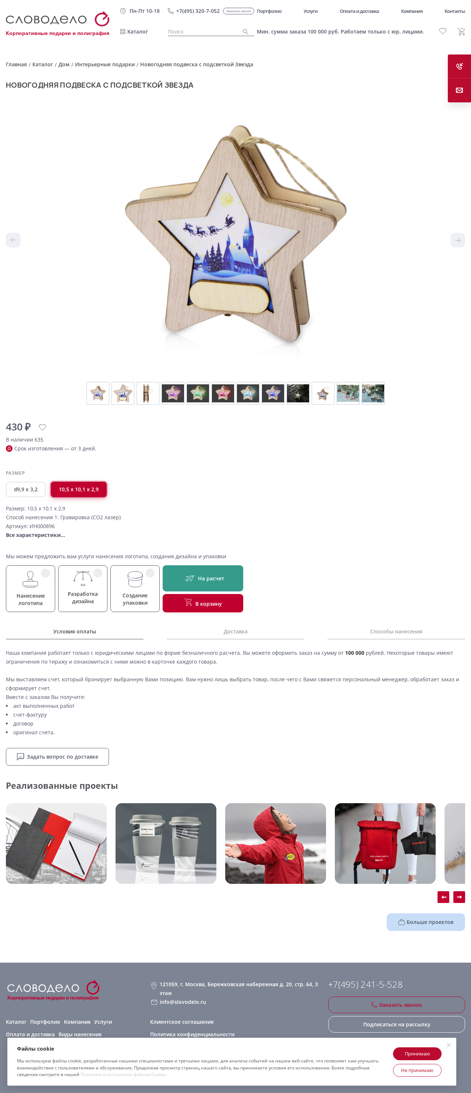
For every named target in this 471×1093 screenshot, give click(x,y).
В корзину (208, 603)
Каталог (137, 31)
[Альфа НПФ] (275, 843)
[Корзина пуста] (461, 31)
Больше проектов (430, 921)
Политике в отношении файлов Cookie (123, 1074)
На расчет (211, 578)
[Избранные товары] (442, 31)
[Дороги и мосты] (56, 843)
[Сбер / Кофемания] (166, 843)
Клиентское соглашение (182, 1021)
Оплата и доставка (30, 1034)
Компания (77, 1021)
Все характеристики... (35, 534)
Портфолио (45, 1021)
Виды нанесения (80, 1034)
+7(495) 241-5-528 (365, 984)
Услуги (103, 1021)
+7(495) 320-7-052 (198, 10)
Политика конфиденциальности (192, 1034)
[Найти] (245, 32)
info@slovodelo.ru (183, 1001)
